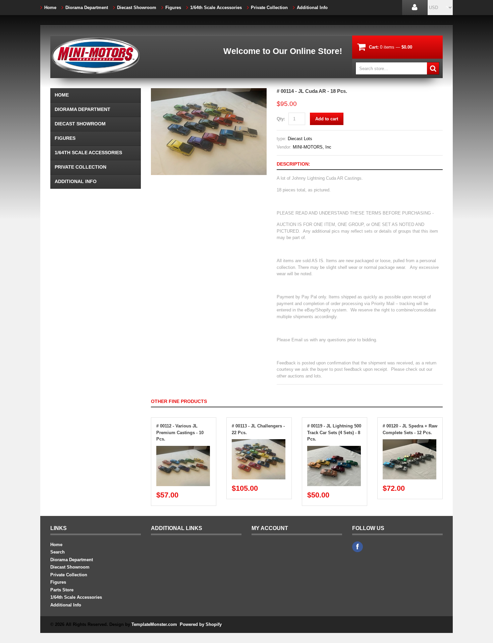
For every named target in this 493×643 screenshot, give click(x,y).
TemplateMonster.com (154, 624)
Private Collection (269, 7)
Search (57, 551)
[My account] (414, 7)
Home (50, 7)
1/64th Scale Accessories (216, 7)
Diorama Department (86, 7)
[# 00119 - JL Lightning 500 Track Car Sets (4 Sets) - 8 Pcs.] (334, 449)
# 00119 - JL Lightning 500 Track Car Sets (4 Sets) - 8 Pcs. (334, 432)
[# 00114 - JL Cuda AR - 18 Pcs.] (209, 91)
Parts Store (61, 589)
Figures (173, 7)
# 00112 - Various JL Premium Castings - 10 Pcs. (180, 432)
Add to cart (326, 118)
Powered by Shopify (200, 624)
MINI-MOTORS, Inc (312, 147)
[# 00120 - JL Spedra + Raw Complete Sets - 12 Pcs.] (409, 442)
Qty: (281, 118)
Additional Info (312, 7)
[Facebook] (357, 546)
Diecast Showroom (136, 7)
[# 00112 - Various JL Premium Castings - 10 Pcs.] (183, 449)
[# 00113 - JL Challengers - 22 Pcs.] (258, 442)
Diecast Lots (300, 138)
